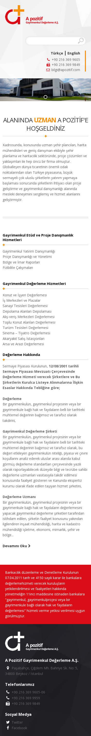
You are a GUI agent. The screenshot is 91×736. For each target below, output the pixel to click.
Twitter (17, 722)
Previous (71, 89)
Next (81, 91)
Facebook (19, 728)
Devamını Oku (15, 546)
